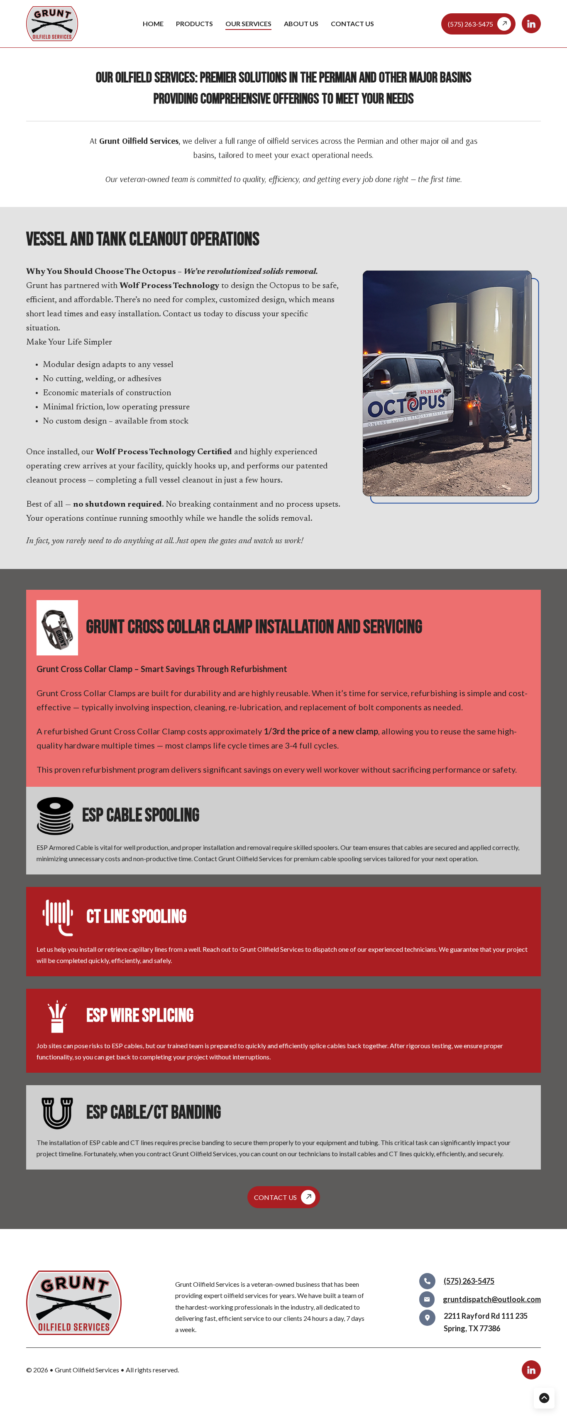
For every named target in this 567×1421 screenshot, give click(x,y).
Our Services (248, 23)
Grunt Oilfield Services (87, 1370)
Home (153, 23)
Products (194, 23)
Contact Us (352, 23)
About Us (301, 23)
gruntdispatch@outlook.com (492, 1299)
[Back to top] (544, 1398)
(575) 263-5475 (469, 1281)
